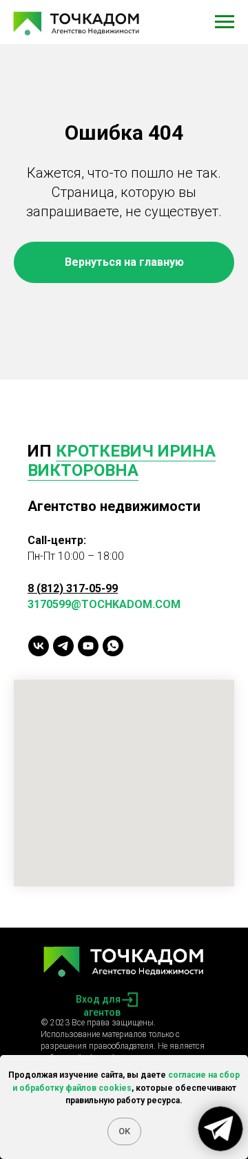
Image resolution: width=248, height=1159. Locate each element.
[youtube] (88, 646)
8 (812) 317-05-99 (73, 588)
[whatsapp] (113, 646)
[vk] (38, 646)
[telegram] (63, 646)
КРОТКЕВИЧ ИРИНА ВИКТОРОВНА (122, 460)
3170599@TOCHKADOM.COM (104, 604)
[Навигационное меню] (224, 22)
